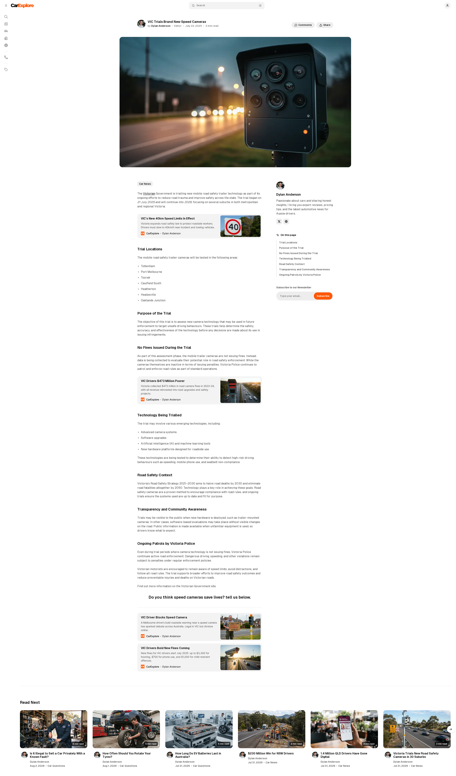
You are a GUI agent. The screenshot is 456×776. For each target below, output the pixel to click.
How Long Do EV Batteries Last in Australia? (198, 755)
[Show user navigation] (447, 5)
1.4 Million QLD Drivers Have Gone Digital (344, 755)
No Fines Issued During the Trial (298, 253)
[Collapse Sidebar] (6, 5)
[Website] (286, 221)
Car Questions (56, 765)
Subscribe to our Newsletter (293, 287)
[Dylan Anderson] (141, 24)
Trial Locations (288, 242)
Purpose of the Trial (291, 247)
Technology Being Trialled (295, 258)
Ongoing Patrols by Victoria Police (300, 274)
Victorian (149, 193)
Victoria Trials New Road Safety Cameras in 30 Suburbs (416, 755)
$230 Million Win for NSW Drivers (271, 753)
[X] (279, 221)
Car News (145, 183)
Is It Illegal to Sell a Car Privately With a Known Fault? (57, 755)
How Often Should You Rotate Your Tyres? (127, 755)
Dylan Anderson (160, 25)
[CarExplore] (22, 5)
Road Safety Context (292, 264)
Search (200, 5)
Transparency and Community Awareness (304, 269)
